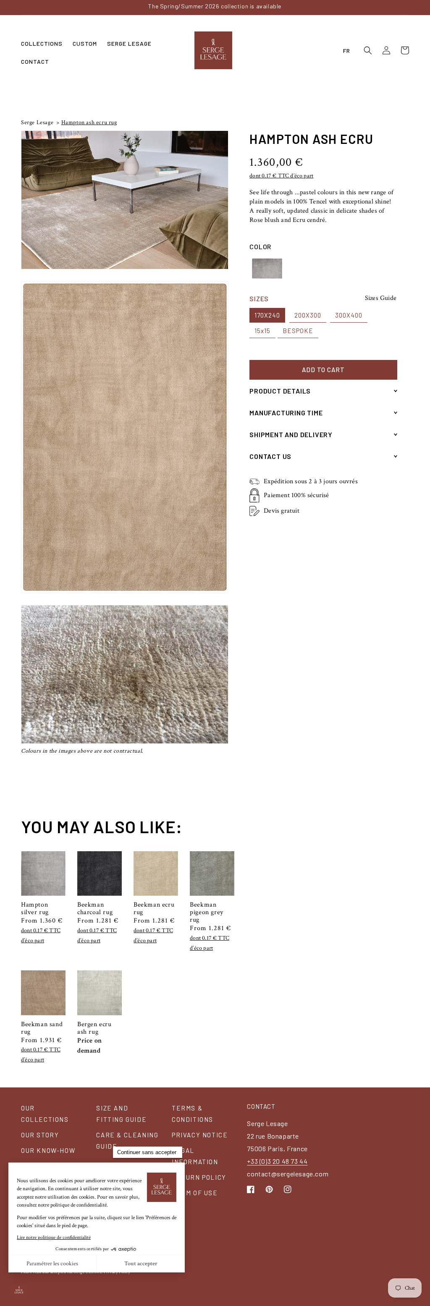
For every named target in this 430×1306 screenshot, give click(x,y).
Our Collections (45, 1113)
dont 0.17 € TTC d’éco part (281, 176)
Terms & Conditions (192, 1113)
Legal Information (195, 1156)
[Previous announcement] (76, 7)
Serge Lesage (37, 122)
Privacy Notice (200, 1135)
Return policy (199, 1177)
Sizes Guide (380, 298)
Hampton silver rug (35, 908)
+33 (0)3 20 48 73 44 (277, 1161)
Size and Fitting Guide (121, 1113)
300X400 (348, 315)
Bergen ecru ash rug (94, 1028)
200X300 (307, 315)
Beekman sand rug (42, 1028)
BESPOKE (298, 330)
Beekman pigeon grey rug (206, 912)
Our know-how (48, 1150)
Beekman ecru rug (154, 908)
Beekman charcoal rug (95, 908)
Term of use (195, 1193)
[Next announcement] (353, 7)
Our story (40, 1135)
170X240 (267, 315)
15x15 (262, 330)
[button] (42, 43)
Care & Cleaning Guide (127, 1140)
